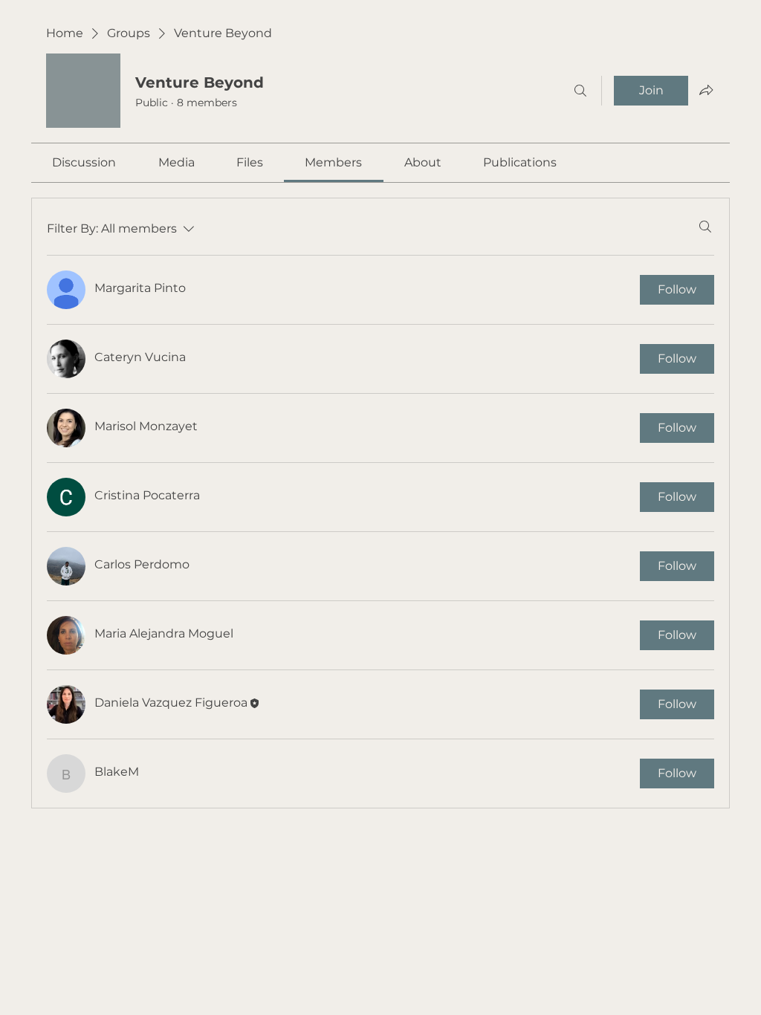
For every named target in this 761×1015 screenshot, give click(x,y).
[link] (84, 162)
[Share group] (706, 90)
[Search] (580, 91)
